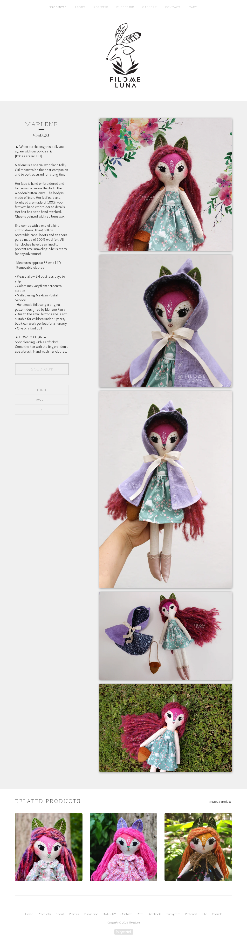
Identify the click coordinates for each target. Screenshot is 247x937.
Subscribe (125, 7)
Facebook (154, 914)
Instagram (173, 914)
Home (29, 914)
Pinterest (191, 914)
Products (58, 7)
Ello (204, 914)
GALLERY (149, 7)
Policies (101, 7)
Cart (193, 7)
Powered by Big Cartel (123, 932)
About (80, 7)
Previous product (220, 801)
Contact (173, 7)
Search (217, 914)
